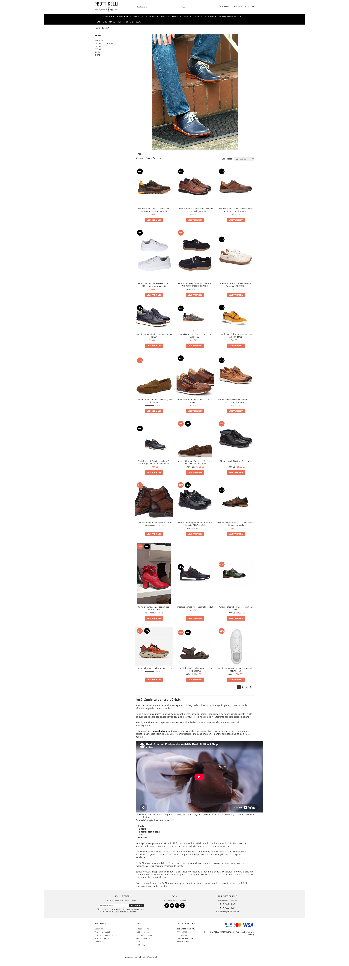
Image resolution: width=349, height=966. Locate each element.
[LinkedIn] (177, 905)
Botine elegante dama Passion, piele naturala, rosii (154, 608)
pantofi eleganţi (161, 730)
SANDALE (98, 52)
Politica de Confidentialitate (124, 912)
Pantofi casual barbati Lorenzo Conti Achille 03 (194, 335)
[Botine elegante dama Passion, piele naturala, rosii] (154, 573)
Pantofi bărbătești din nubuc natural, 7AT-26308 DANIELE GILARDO (195, 284)
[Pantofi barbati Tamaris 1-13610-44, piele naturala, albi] (236, 646)
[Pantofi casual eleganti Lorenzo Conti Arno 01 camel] (236, 318)
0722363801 (229, 907)
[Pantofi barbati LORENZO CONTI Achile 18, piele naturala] (236, 501)
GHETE (97, 55)
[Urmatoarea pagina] (250, 687)
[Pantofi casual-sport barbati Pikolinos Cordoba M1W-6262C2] (195, 501)
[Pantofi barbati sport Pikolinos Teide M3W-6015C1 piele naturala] (154, 187)
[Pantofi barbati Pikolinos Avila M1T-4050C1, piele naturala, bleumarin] (154, 439)
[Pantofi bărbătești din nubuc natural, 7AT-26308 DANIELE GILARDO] (195, 255)
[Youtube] (172, 905)
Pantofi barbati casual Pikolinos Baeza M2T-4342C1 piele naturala (236, 210)
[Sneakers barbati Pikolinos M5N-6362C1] (195, 573)
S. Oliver (171, 733)
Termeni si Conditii (102, 932)
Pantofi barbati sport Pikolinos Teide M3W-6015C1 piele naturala (154, 210)
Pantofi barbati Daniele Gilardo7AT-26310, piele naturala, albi (154, 284)
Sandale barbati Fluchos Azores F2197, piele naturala (195, 669)
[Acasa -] (108, 7)
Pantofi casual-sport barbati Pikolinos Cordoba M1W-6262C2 (195, 523)
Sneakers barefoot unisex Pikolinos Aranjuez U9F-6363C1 (236, 284)
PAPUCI (98, 49)
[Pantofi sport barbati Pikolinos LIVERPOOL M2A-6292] (195, 376)
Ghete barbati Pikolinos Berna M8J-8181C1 (236, 462)
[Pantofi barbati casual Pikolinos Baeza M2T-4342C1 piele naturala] (236, 187)
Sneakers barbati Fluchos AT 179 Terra (154, 668)
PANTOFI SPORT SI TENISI (105, 43)
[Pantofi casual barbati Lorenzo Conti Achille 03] (195, 318)
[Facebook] (166, 905)
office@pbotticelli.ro (229, 911)
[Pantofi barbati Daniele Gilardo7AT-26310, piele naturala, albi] (154, 255)
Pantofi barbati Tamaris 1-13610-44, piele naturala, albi (236, 669)
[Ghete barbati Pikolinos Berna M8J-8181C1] (236, 439)
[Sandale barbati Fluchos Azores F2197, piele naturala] (195, 646)
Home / (98, 28)
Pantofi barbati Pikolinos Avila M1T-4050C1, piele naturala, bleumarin (154, 462)
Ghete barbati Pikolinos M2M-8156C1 (154, 522)
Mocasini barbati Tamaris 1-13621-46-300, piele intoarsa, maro (195, 462)
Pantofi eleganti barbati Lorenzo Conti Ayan (236, 608)
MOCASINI (99, 40)
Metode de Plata (142, 929)
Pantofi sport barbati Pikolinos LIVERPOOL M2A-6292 (195, 401)
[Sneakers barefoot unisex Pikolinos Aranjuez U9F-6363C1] (236, 255)
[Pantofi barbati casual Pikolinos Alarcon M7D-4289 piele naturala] (195, 187)
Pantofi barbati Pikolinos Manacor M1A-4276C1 (154, 335)
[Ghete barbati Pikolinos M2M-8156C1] (154, 501)
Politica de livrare (102, 938)
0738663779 (229, 903)
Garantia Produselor (144, 935)
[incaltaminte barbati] (195, 92)
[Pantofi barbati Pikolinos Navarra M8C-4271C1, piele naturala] (236, 376)
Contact (98, 942)
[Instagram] (182, 905)
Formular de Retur (143, 938)
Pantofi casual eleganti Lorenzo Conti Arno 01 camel (236, 335)
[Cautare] (183, 7)
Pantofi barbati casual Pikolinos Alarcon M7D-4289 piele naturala (195, 210)
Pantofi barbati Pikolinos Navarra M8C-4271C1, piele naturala (235, 401)
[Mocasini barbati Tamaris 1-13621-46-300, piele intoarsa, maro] (195, 439)
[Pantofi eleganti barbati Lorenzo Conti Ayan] (236, 573)
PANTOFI (98, 46)
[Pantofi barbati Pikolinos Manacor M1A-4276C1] (154, 317)
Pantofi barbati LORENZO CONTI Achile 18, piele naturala (236, 523)
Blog (138, 21)
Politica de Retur (142, 932)
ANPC (138, 942)
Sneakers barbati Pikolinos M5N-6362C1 (195, 607)
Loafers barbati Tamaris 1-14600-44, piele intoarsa (154, 401)
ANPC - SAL (140, 945)
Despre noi (99, 929)
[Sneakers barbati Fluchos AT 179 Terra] (154, 646)
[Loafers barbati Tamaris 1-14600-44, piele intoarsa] (154, 376)
